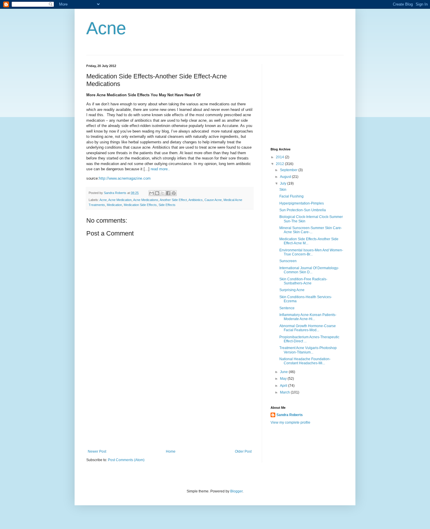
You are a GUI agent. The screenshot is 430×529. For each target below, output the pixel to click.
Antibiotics (195, 200)
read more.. (160, 169)
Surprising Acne (292, 290)
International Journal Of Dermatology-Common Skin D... (309, 270)
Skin (282, 190)
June (284, 372)
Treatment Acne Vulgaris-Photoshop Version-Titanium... (308, 350)
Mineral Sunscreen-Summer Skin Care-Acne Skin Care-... (310, 230)
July (283, 183)
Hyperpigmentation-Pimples (301, 203)
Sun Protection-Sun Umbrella (302, 210)
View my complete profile (290, 422)
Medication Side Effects (140, 205)
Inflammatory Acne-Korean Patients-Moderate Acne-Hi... (307, 317)
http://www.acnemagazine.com (125, 178)
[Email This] (151, 193)
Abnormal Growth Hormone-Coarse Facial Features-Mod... (307, 328)
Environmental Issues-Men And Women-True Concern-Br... (311, 252)
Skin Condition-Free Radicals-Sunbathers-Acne (303, 281)
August (286, 177)
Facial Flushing (291, 196)
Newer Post (97, 451)
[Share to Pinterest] (174, 193)
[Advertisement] (170, 405)
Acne (106, 28)
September (289, 170)
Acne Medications (145, 200)
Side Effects (167, 205)
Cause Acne (213, 200)
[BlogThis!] (157, 193)
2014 (280, 157)
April (284, 386)
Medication (114, 205)
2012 (280, 164)
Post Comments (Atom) (126, 460)
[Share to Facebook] (168, 193)
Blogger (236, 491)
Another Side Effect (173, 200)
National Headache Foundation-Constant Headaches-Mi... (305, 361)
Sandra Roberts (289, 415)
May (284, 379)
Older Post (243, 451)
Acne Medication (120, 200)
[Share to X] (163, 193)
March (285, 392)
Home (171, 451)
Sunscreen (288, 261)
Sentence (287, 308)
